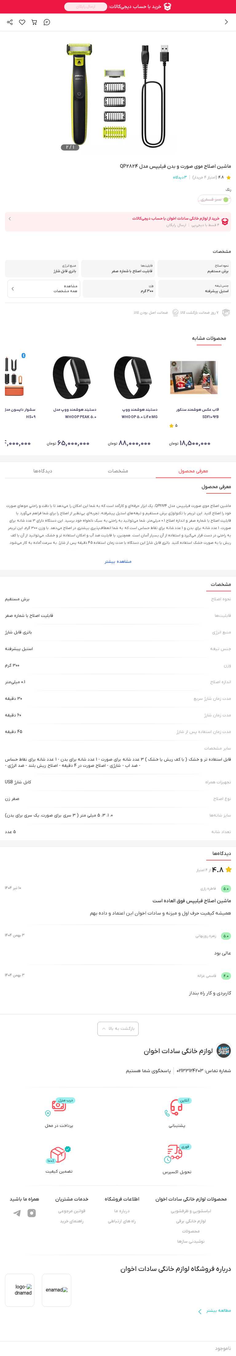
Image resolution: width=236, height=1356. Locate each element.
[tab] (193, 473)
